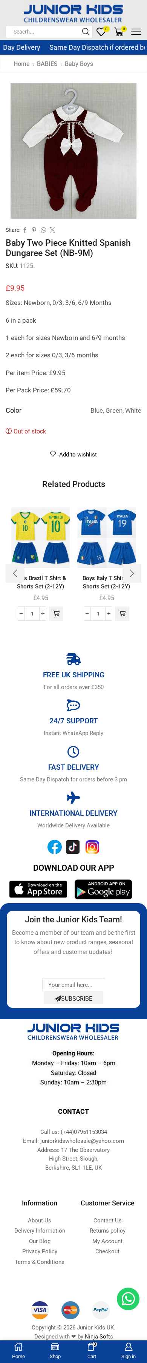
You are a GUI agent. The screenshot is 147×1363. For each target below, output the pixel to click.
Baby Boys (79, 63)
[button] (56, 613)
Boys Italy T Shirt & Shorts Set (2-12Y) (106, 582)
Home (22, 63)
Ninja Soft (97, 1336)
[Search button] (86, 32)
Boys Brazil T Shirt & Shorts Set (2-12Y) (40, 582)
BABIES (47, 63)
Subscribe (76, 998)
